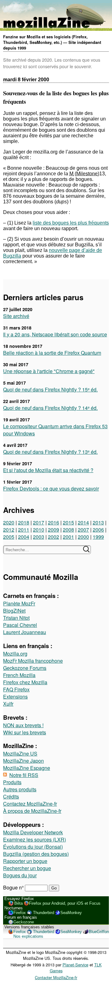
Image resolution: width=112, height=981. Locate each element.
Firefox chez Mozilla (25, 682)
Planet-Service (75, 965)
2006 (98, 529)
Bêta (18, 903)
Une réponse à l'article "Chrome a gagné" (49, 371)
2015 (68, 522)
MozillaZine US (20, 753)
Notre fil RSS (23, 775)
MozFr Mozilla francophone (33, 660)
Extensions (15, 696)
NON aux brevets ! (23, 725)
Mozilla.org (15, 653)
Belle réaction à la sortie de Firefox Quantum (52, 352)
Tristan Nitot (16, 617)
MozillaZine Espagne (26, 767)
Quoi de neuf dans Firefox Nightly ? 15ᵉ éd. (50, 389)
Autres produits (19, 789)
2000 (83, 536)
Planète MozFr (19, 603)
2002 (53, 536)
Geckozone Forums (24, 667)
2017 (38, 522)
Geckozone (23, 922)
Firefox (19, 912)
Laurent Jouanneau (24, 632)
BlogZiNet (14, 610)
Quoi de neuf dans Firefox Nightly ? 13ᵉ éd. (50, 451)
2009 (53, 529)
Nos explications (28, 936)
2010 (38, 529)
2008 (68, 529)
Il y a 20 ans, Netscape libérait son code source (55, 334)
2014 (83, 522)
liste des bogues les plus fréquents (71, 222)
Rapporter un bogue (25, 861)
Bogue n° (14, 887)
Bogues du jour (20, 875)
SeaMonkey (71, 912)
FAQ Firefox (16, 689)
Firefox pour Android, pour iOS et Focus (64, 903)
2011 (23, 529)
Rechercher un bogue (27, 868)
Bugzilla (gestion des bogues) (36, 853)
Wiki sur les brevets (24, 732)
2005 (8, 536)
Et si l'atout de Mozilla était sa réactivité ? (48, 470)
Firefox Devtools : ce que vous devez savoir (51, 488)
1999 (98, 536)
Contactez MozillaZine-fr (30, 803)
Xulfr (8, 703)
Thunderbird (43, 912)
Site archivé (16, 316)
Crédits (11, 796)
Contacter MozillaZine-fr (56, 977)
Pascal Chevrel (20, 624)
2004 (23, 536)
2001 (68, 536)
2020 (8, 522)
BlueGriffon (99, 931)
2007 (83, 529)
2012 (8, 529)
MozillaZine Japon (23, 760)
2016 (53, 522)
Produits (12, 782)
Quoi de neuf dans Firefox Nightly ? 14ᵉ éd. (50, 407)
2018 (23, 522)
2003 (38, 536)
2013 (98, 522)
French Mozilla (19, 675)
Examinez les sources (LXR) (34, 839)
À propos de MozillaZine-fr (32, 810)
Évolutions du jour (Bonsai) (33, 846)
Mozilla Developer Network (33, 832)
